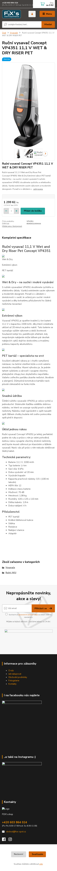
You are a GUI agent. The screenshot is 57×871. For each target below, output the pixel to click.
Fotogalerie (13, 680)
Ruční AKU (11, 572)
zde (41, 864)
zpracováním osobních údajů (28, 615)
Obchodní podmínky (17, 677)
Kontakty (12, 684)
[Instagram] (11, 840)
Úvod (4, 33)
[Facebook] (5, 840)
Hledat (48, 24)
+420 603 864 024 (10, 3)
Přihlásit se (41, 608)
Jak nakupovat (14, 674)
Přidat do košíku (33, 210)
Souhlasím (37, 854)
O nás (11, 670)
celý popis (38, 189)
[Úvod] (13, 14)
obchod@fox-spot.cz (16, 831)
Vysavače (14, 33)
